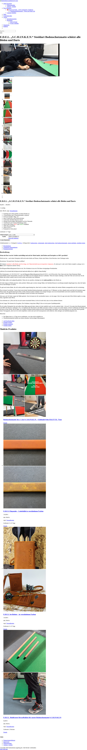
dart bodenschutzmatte (61, 243)
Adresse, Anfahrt (7, 745)
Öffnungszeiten (7, 743)
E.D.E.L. (19, 243)
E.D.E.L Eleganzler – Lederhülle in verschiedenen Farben (23, 511)
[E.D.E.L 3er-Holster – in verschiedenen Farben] (45, 569)
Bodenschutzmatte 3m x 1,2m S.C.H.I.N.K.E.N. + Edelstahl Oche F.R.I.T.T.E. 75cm (32, 419)
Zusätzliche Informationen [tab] (10, 247)
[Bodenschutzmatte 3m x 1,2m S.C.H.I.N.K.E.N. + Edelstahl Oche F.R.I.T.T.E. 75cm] (45, 374)
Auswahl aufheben (13, 238)
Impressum (6, 741)
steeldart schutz (81, 243)
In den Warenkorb (5, 240)
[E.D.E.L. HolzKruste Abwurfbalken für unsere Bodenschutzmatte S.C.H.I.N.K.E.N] (45, 672)
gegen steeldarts (72, 243)
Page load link (4, 749)
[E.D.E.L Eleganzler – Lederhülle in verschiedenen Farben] (45, 466)
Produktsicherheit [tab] (8, 249)
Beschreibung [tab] (7, 246)
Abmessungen (4, 234)
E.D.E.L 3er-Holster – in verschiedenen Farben (19, 614)
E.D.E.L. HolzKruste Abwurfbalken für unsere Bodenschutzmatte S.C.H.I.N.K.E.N (32, 717)
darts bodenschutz (49, 243)
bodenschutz (34, 243)
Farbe (4, 236)
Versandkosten (13, 211)
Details (5, 423)
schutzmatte (41, 243)
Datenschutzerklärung (9, 740)
